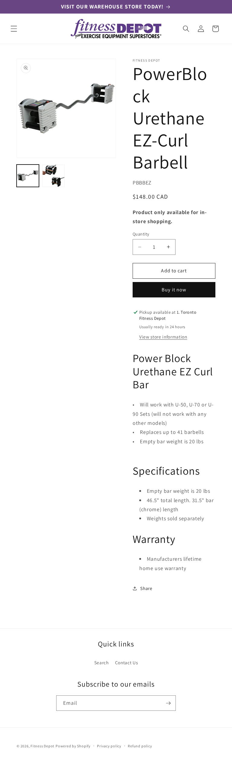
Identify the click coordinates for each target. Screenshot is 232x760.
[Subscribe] (168, 703)
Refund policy (140, 746)
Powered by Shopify (73, 746)
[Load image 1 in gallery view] (28, 176)
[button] (14, 28)
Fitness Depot (42, 746)
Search (101, 662)
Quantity (141, 234)
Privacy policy (109, 746)
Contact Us (126, 662)
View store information (163, 337)
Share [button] (146, 588)
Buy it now (174, 289)
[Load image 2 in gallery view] (53, 176)
